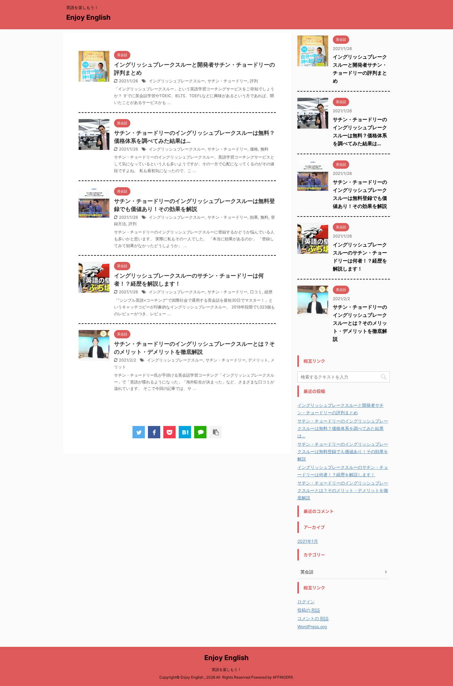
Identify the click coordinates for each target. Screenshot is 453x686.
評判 (254, 81)
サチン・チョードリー (227, 81)
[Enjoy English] (185, 432)
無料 (264, 149)
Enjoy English (88, 17)
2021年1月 (307, 541)
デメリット (258, 360)
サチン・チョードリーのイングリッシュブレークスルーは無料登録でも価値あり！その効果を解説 (342, 451)
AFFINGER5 (283, 677)
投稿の (308, 610)
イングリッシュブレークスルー (177, 81)
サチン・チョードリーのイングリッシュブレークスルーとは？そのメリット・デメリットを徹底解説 (360, 323)
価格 (254, 149)
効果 (254, 217)
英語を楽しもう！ (226, 669)
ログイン (306, 601)
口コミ (256, 292)
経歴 (268, 292)
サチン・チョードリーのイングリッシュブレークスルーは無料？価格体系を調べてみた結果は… (342, 428)
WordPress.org (312, 626)
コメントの (313, 618)
